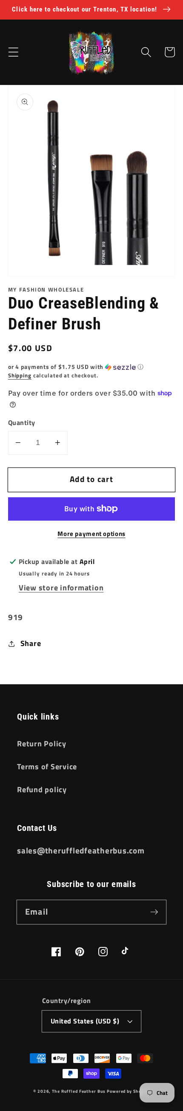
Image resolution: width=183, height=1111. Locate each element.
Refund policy (42, 789)
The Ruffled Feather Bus (79, 1091)
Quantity (21, 423)
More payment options (91, 533)
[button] (13, 52)
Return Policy (41, 743)
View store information (61, 587)
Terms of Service (47, 766)
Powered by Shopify (128, 1091)
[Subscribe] (154, 912)
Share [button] (30, 643)
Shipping (19, 375)
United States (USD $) (85, 1021)
